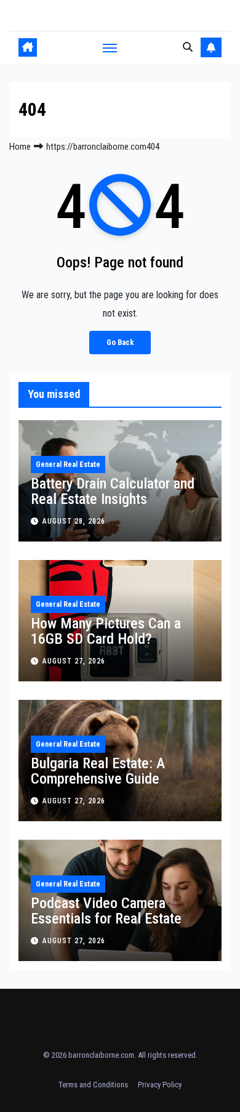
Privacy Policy (160, 1084)
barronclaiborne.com (101, 1055)
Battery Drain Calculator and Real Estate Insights (112, 491)
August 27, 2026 (73, 661)
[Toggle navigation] (110, 47)
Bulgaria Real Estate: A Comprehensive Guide (98, 771)
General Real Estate (68, 464)
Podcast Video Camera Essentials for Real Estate (106, 911)
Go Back (120, 342)
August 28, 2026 (73, 521)
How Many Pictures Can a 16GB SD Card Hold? (106, 631)
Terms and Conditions (93, 1084)
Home (20, 146)
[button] (188, 47)
